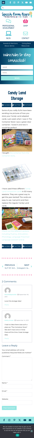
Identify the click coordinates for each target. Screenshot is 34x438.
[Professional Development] (8, 21)
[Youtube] (27, 2)
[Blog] (8, 33)
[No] (32, 431)
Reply (7, 305)
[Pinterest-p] (18, 2)
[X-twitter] (22, 2)
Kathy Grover (9, 320)
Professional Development (8, 27)
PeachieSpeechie (11, 294)
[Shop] (25, 21)
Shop (25, 26)
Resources (25, 46)
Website (5, 399)
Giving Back (26, 43)
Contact (25, 38)
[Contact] (25, 33)
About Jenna (9, 46)
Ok (17, 435)
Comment (6, 356)
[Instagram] (14, 2)
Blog (8, 38)
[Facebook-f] (10, 2)
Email (4, 391)
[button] (3, 2)
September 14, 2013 (22, 320)
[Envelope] (31, 2)
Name (4, 383)
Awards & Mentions (10, 43)
